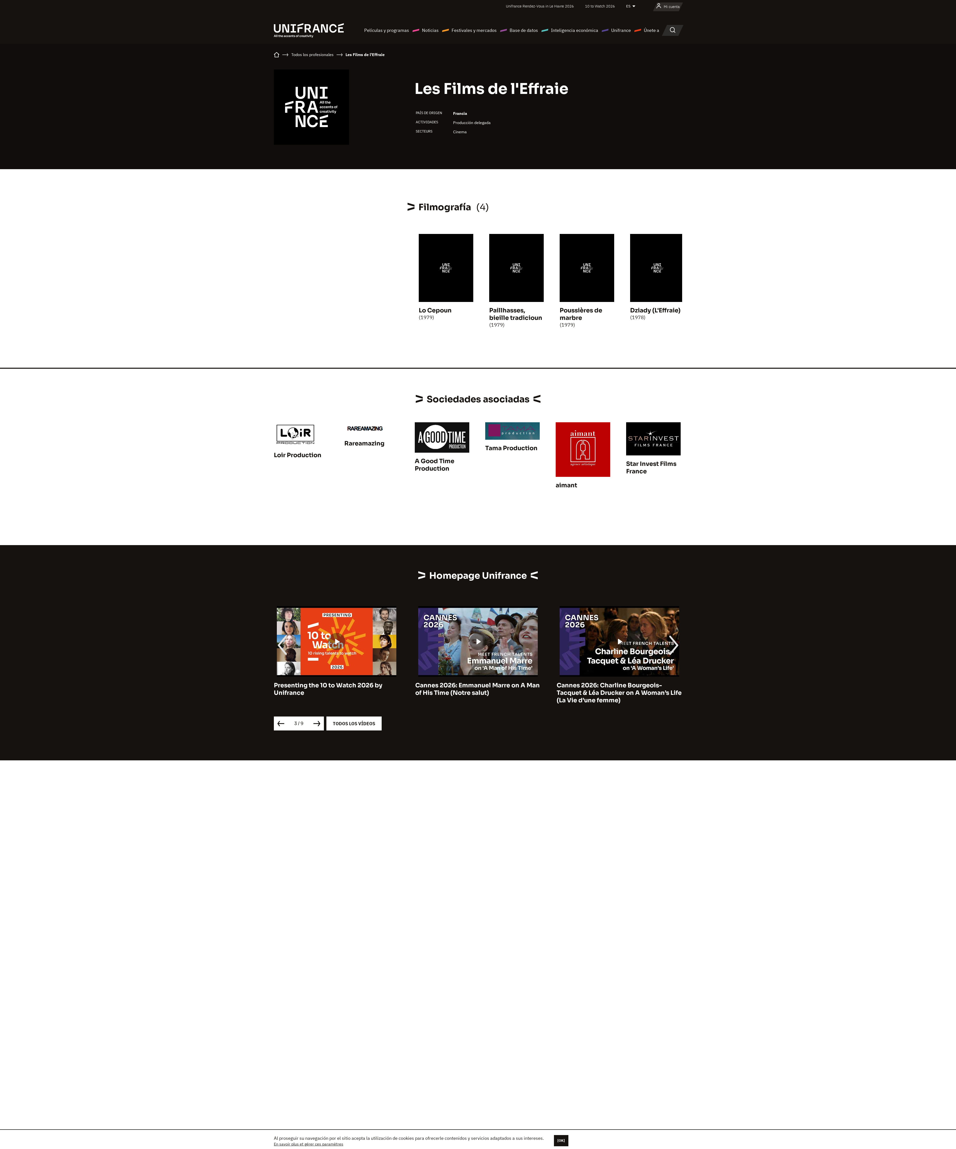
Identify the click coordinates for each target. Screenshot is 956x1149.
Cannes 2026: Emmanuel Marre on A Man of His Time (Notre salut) (336, 689)
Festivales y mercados (474, 30)
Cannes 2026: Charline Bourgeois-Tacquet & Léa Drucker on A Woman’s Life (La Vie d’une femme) (477, 693)
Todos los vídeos (354, 723)
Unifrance (621, 30)
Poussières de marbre (581, 314)
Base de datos (524, 30)
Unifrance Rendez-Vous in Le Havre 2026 (540, 6)
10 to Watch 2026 (600, 6)
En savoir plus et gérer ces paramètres (308, 1144)
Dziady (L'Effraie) (655, 310)
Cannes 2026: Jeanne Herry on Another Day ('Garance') (617, 689)
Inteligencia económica (574, 30)
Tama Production (511, 448)
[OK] (561, 1140)
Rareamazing (364, 443)
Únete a (651, 30)
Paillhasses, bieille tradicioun (515, 314)
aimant (566, 485)
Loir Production (297, 455)
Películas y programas (386, 30)
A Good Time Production (434, 464)
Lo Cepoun (435, 310)
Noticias (430, 30)
